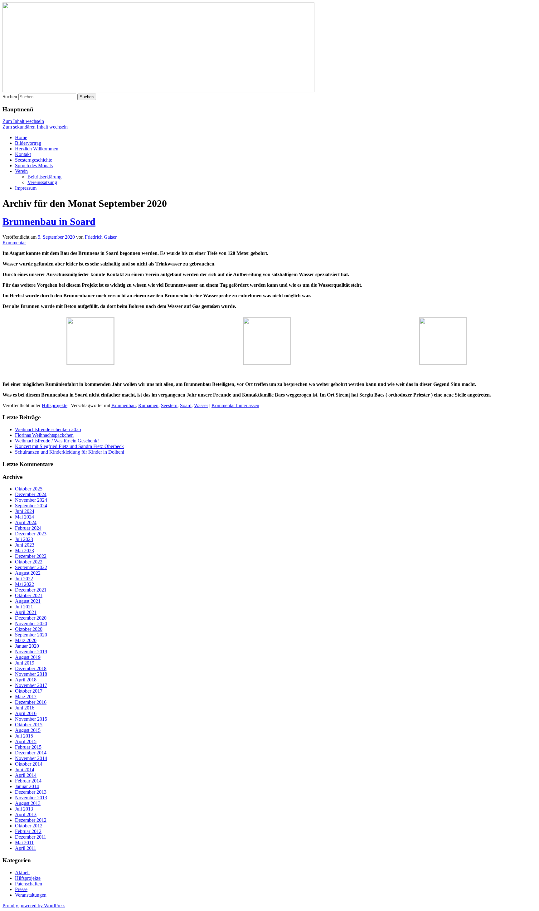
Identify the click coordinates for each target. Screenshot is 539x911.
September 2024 (31, 505)
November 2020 (31, 623)
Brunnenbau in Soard (48, 221)
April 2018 (25, 679)
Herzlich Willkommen (36, 148)
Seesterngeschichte (33, 160)
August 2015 (28, 730)
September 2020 (31, 634)
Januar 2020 (27, 646)
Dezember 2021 (30, 589)
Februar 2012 (28, 831)
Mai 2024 (24, 516)
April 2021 (25, 612)
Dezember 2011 (30, 837)
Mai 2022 (24, 584)
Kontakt (23, 154)
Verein (21, 171)
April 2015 (25, 741)
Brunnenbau (123, 405)
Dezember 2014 (30, 752)
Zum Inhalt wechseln (23, 121)
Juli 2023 (24, 539)
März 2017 (25, 696)
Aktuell (22, 872)
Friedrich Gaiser (101, 237)
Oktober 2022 (28, 561)
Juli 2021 (24, 606)
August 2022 (28, 573)
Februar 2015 (28, 747)
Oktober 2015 (28, 724)
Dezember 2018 (30, 668)
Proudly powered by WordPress (33, 905)
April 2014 (25, 775)
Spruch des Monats (34, 165)
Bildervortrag (28, 143)
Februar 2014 (28, 780)
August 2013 (28, 803)
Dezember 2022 (30, 556)
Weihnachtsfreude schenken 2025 (48, 429)
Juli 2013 (24, 808)
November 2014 (31, 758)
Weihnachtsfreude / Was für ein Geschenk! (57, 440)
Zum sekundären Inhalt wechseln (35, 126)
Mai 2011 (24, 842)
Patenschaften (28, 883)
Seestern (169, 405)
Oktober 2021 (28, 595)
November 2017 (31, 685)
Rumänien (148, 405)
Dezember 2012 (30, 820)
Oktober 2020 (28, 629)
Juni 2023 (24, 545)
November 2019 (31, 651)
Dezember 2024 (30, 494)
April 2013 (25, 814)
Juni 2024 (24, 511)
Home (21, 137)
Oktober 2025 (28, 488)
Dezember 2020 (30, 618)
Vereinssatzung (42, 182)
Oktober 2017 (28, 691)
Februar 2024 (28, 528)
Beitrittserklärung (44, 176)
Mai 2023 (24, 550)
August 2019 (28, 657)
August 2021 (28, 601)
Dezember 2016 (30, 702)
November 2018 (31, 674)
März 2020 (25, 640)
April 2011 (25, 848)
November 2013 (31, 797)
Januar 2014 (27, 786)
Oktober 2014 (28, 764)
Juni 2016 (24, 707)
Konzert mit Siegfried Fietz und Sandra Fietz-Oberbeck (69, 446)
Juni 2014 (24, 769)
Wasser (201, 405)
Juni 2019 (24, 662)
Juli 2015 (24, 735)
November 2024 (31, 500)
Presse (21, 889)
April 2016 (25, 713)
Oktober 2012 (28, 825)
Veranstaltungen (30, 895)
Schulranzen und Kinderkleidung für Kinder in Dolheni (69, 452)
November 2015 (31, 719)
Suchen (9, 96)
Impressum (25, 188)
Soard (186, 405)
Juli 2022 (24, 578)
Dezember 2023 (30, 533)
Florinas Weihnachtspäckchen (44, 435)
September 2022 (31, 567)
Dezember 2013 (30, 792)
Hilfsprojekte (54, 405)
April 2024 (25, 522)
